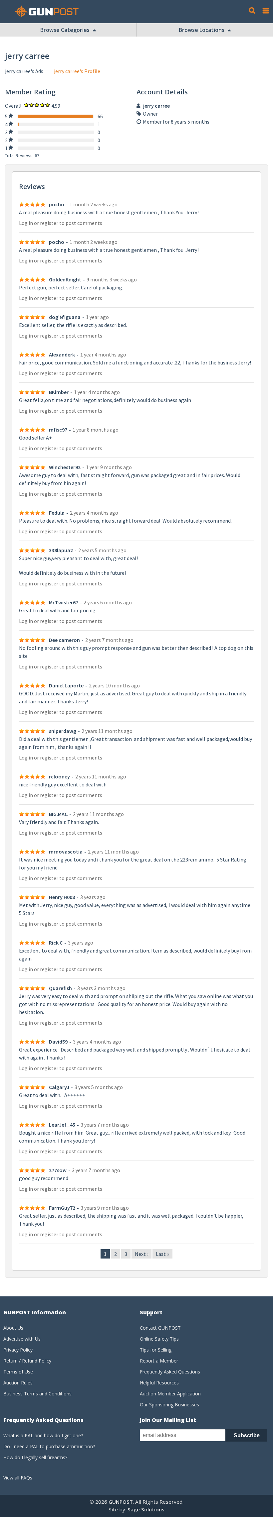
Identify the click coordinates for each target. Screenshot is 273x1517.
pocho (56, 204)
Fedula (57, 512)
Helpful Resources (159, 1382)
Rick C (56, 942)
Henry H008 (62, 897)
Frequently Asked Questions (170, 1371)
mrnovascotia (66, 851)
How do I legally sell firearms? (35, 1457)
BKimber (59, 392)
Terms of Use (18, 1371)
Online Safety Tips (159, 1339)
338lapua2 (61, 550)
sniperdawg (62, 731)
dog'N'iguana (65, 317)
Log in (26, 223)
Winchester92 (65, 467)
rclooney (59, 776)
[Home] (49, 11)
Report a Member (159, 1361)
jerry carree (156, 105)
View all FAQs (17, 1477)
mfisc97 (58, 429)
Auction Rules (18, 1382)
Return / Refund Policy (27, 1361)
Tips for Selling (155, 1350)
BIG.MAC (58, 814)
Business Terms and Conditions (37, 1393)
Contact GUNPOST (160, 1328)
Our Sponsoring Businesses (169, 1404)
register (49, 223)
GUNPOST (121, 1501)
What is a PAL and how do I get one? (43, 1435)
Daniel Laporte (66, 685)
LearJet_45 (62, 1124)
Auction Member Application (170, 1393)
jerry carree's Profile (77, 71)
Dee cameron (64, 640)
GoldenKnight (65, 279)
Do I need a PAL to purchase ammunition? (49, 1446)
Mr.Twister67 (63, 602)
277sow (58, 1170)
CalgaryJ (59, 1087)
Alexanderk (62, 354)
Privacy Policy (18, 1350)
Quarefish (60, 988)
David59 (58, 1041)
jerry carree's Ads (24, 71)
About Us (13, 1328)
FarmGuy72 (62, 1207)
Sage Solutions (146, 1509)
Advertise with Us (22, 1339)
